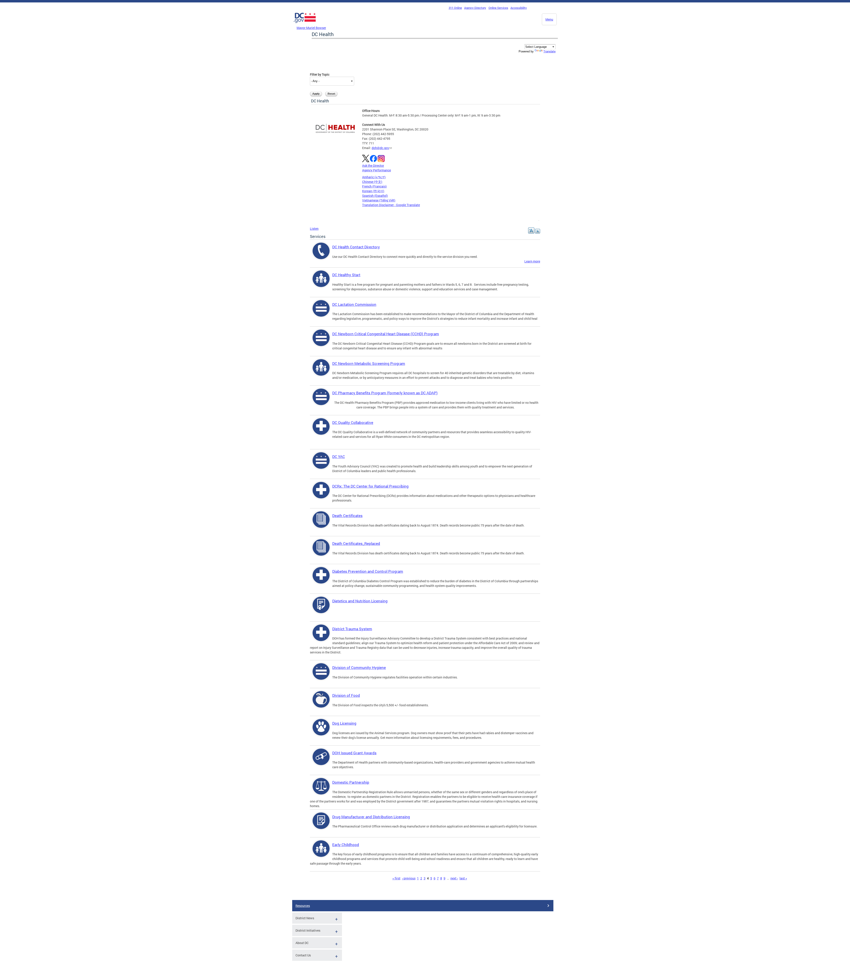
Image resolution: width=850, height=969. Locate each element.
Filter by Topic (319, 74)
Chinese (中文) (372, 182)
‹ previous (408, 878)
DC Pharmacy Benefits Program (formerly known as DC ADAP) (385, 392)
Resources (303, 906)
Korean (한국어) (373, 191)
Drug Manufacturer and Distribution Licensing (371, 816)
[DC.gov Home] (305, 24)
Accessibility (518, 8)
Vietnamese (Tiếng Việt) (378, 200)
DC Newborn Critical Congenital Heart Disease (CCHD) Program (385, 333)
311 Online (455, 8)
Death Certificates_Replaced (356, 543)
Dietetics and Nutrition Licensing (360, 600)
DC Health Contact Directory (356, 246)
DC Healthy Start (346, 274)
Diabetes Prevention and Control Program (367, 571)
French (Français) (374, 186)
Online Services (498, 8)
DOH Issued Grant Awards (354, 752)
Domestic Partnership (350, 782)
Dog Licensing (344, 723)
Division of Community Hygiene (359, 667)
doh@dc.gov (380, 148)
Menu (549, 19)
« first (396, 878)
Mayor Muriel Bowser (311, 28)
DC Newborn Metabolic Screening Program (368, 363)
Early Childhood (345, 844)
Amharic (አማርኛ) (374, 177)
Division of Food (346, 695)
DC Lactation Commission (354, 304)
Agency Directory (475, 8)
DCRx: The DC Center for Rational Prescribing (370, 486)
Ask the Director (373, 165)
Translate (549, 51)
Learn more (532, 261)
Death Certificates (347, 515)
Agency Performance (376, 170)
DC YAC (338, 456)
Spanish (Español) (375, 195)
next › (454, 878)
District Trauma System (352, 628)
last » (463, 878)
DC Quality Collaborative (352, 422)
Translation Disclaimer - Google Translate (391, 205)
